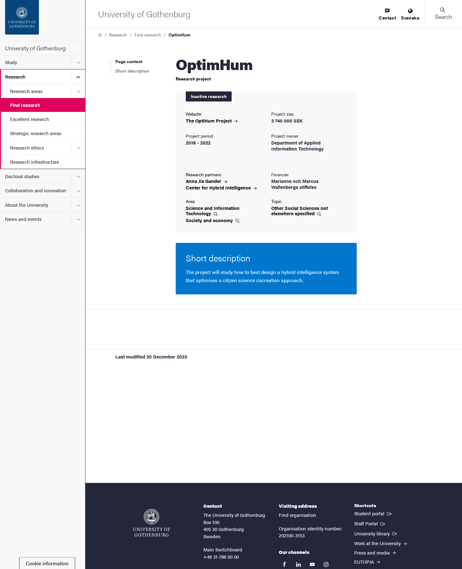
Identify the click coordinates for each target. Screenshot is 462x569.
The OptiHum (209, 120)
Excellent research (29, 119)
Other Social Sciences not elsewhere (299, 210)
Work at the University (378, 543)
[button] (443, 14)
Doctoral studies (22, 176)
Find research (25, 104)
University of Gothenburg (35, 48)
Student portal (373, 513)
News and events (23, 219)
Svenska (410, 17)
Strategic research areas (35, 133)
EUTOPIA (364, 561)
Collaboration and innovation (35, 190)
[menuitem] (387, 14)
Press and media (372, 552)
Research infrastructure (34, 161)
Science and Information (212, 210)
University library (376, 533)
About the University (26, 204)
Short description (132, 71)
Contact (387, 17)
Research (15, 76)
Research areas (26, 91)
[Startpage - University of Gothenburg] (42, 20)
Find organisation (297, 515)
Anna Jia (204, 180)
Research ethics (27, 147)
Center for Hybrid (219, 187)
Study (11, 62)
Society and (210, 220)
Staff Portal (370, 523)
